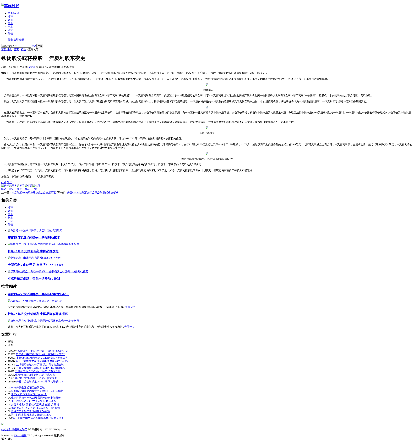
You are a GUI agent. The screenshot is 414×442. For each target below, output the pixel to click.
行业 (10, 23)
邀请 (9, 182)
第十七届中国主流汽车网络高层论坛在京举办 (42, 361)
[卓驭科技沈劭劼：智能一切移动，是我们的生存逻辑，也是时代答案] (48, 271)
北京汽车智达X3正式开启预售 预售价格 (33, 401)
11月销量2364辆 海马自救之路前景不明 (34, 192)
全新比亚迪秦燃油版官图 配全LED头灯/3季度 (37, 391)
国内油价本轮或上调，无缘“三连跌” (31, 414)
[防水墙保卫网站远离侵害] (29, 429)
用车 (10, 26)
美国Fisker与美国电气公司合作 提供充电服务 (92, 192)
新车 (10, 30)
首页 (13, 13)
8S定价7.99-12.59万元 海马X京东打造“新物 (35, 408)
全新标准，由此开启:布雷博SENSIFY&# (35, 264)
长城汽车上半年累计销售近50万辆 (30, 411)
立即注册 (19, 39)
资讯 (10, 20)
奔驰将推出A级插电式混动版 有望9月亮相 (35, 404)
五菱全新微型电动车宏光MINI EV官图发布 (40, 368)
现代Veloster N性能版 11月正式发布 (35, 374)
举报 (14, 429)
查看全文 (130, 307)
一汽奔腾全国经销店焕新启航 (28, 387)
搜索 (33, 45)
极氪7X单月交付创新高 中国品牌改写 (33, 251)
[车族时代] (10, 6)
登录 (10, 39)
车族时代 (6, 49)
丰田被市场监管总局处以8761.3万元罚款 (38, 371)
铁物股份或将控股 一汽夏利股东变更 (36, 378)
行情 (10, 33)
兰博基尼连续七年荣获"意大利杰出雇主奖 (40, 364)
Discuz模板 (20, 435)
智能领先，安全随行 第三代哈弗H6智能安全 (42, 351)
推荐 (10, 16)
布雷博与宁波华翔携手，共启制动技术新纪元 (38, 294)
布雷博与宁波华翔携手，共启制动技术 (34, 237)
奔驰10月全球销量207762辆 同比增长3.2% (40, 381)
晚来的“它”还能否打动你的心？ (29, 394)
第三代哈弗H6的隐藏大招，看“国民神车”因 (40, 354)
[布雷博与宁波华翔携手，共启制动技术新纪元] (35, 230)
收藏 (3, 182)
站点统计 (6, 429)
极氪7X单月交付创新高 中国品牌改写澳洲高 (38, 314)
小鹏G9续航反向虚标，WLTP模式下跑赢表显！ (43, 357)
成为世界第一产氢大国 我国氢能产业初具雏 (36, 397)
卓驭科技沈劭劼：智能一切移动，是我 (34, 278)
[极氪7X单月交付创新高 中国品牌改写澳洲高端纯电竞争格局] (43, 244)
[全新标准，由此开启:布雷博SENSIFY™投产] (34, 257)
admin (32, 67)
